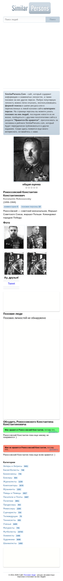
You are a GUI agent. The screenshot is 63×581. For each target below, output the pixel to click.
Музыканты (12, 489)
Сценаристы (12, 512)
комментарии (11, 207)
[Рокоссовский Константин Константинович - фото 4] (37, 274)
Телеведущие (12, 516)
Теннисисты (12, 520)
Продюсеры (12, 504)
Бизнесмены (12, 474)
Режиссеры (12, 508)
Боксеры (10, 477)
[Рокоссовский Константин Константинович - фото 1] (14, 248)
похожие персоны (31, 207)
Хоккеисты (11, 535)
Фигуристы (11, 528)
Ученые (10, 524)
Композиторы (13, 485)
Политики (11, 501)
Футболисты (13, 531)
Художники (12, 539)
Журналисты (12, 481)
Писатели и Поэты (15, 497)
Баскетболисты (13, 470)
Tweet (11, 283)
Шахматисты (12, 543)
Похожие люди (30, 575)
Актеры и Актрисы (15, 466)
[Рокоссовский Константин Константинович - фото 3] (14, 274)
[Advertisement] (31, 55)
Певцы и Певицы (15, 493)
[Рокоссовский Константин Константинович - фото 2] (37, 248)
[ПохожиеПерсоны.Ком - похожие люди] (31, 8)
